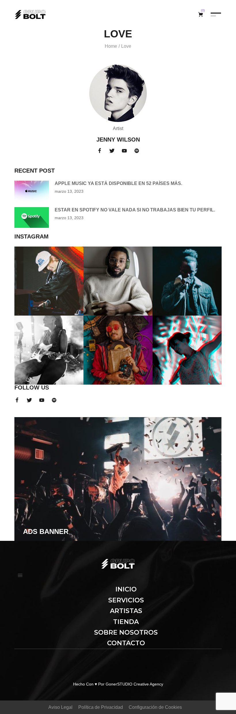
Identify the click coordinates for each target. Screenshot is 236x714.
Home (111, 46)
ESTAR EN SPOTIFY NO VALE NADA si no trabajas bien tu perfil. (135, 209)
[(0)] (201, 14)
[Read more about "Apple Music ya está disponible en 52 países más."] (31, 191)
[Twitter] (112, 150)
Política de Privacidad (100, 707)
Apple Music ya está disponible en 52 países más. (118, 183)
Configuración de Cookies (155, 707)
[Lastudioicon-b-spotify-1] (136, 150)
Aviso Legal (60, 707)
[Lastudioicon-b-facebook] (99, 150)
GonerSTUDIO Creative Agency (134, 684)
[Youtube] (124, 150)
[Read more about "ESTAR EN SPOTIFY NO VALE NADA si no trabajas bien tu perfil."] (31, 217)
